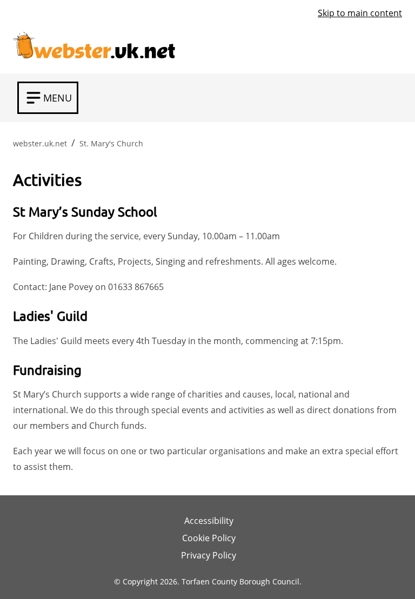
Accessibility (208, 521)
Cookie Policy (209, 538)
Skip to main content (360, 13)
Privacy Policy (208, 555)
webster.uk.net (40, 143)
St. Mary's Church (111, 143)
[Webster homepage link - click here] (94, 42)
